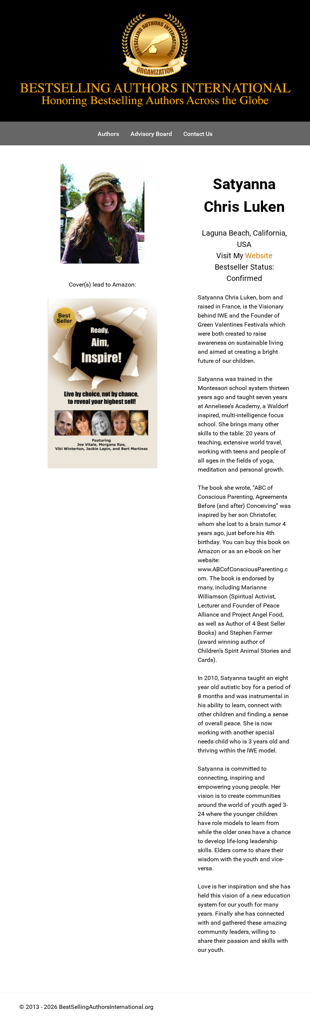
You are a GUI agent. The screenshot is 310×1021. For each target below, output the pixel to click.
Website (259, 255)
